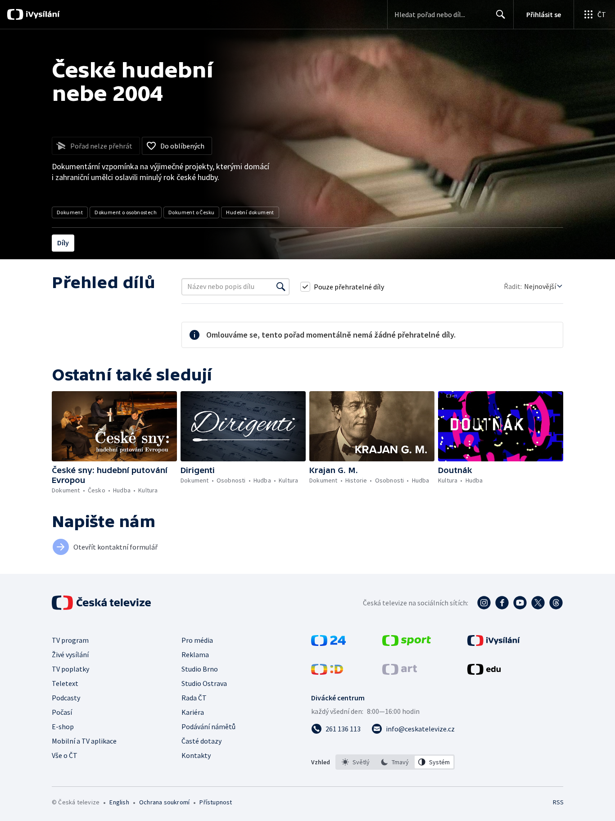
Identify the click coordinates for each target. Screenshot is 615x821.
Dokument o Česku (191, 212)
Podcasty (66, 697)
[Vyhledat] (281, 286)
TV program (70, 640)
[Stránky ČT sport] (406, 643)
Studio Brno (199, 668)
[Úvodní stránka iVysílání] (41, 14)
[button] (114, 426)
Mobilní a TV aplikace (84, 740)
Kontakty (196, 755)
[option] (356, 762)
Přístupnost (215, 802)
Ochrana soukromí (164, 802)
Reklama (195, 654)
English (119, 802)
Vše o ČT (64, 755)
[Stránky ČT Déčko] (327, 672)
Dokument (70, 212)
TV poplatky (70, 668)
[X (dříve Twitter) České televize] (538, 602)
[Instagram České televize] (484, 602)
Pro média (197, 640)
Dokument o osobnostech (126, 212)
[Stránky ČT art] (399, 672)
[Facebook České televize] (502, 602)
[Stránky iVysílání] (493, 643)
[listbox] (395, 762)
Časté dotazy (201, 740)
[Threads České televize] (556, 602)
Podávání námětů (208, 726)
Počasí (62, 712)
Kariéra (192, 712)
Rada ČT (194, 697)
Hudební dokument (250, 212)
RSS (558, 802)
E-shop (63, 726)
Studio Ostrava (204, 683)
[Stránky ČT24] (328, 643)
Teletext (65, 683)
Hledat (500, 14)
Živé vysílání (70, 654)
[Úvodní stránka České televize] (102, 602)
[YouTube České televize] (520, 602)
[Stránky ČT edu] (484, 672)
